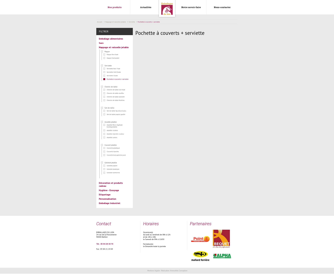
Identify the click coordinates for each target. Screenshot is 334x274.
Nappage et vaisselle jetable (114, 47)
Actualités (145, 7)
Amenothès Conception (178, 271)
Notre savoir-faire (191, 7)
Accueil (99, 22)
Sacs (101, 42)
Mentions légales (153, 271)
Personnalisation (107, 198)
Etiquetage (105, 194)
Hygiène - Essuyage (109, 190)
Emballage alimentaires (111, 38)
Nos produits (115, 7)
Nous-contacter (222, 7)
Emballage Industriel (109, 203)
